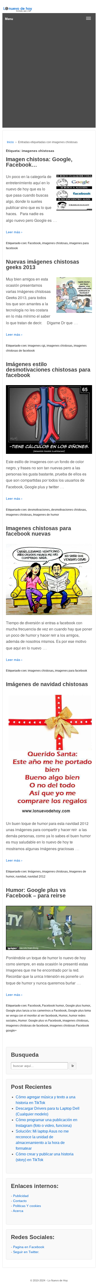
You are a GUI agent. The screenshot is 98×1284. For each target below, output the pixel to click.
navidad (21, 876)
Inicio (10, 142)
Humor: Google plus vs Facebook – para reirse (36, 893)
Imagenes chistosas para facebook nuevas (38, 531)
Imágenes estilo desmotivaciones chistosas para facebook (48, 369)
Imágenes (34, 871)
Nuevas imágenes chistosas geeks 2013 (42, 264)
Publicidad (21, 1196)
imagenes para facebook (71, 670)
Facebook (34, 243)
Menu (9, 19)
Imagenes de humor (46, 514)
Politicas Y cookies (27, 1206)
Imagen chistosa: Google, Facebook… (39, 162)
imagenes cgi (36, 345)
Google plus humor (77, 1005)
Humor (63, 1015)
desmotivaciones (39, 509)
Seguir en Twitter (25, 1252)
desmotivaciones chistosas (68, 509)
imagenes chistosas (55, 243)
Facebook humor (53, 1005)
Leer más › (14, 232)
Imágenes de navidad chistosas (47, 684)
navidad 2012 (36, 876)
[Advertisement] (49, 76)
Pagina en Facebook (28, 1247)
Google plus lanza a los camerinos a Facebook (36, 1010)
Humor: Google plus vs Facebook (39, 1020)
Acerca (18, 1211)
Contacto (20, 1201)
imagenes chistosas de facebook (27, 1025)
